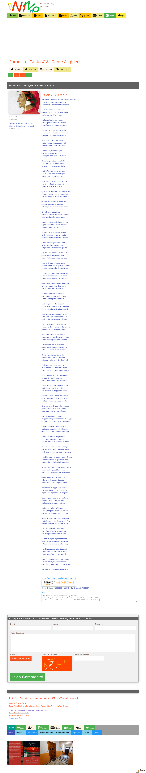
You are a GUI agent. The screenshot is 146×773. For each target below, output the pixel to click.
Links (43, 592)
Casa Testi (17, 69)
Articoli (64, 16)
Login (122, 16)
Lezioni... (87, 733)
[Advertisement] (73, 35)
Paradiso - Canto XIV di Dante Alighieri (71, 588)
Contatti (111, 16)
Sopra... (143, 770)
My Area (86, 16)
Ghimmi (99, 16)
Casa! (22, 728)
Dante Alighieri (27, 85)
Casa (14, 16)
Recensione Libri (46, 733)
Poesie (38, 16)
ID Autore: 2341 (13, 116)
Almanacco (26, 16)
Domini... (97, 733)
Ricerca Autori (63, 69)
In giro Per (76, 733)
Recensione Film (62, 733)
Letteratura (20, 733)
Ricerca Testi (47, 69)
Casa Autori (32, 69)
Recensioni (51, 16)
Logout (91, 728)
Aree (75, 16)
